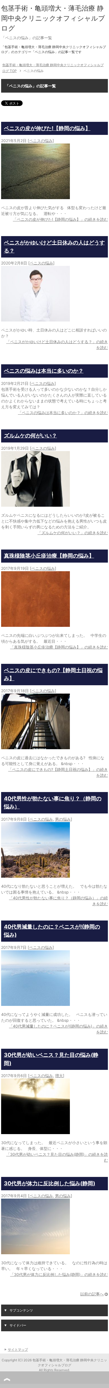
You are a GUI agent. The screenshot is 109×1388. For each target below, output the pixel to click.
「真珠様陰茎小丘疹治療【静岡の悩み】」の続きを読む (59, 647)
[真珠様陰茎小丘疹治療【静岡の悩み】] (35, 624)
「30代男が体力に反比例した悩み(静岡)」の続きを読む (59, 1274)
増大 (59, 1075)
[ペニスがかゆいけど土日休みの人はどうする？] (35, 318)
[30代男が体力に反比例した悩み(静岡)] (35, 1251)
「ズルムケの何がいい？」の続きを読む (72, 532)
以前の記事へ (92, 1293)
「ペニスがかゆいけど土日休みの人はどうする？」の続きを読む (57, 344)
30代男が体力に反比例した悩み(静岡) (49, 1183)
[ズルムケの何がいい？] (35, 503)
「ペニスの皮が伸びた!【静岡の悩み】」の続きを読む (60, 219)
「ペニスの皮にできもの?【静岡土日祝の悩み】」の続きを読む (58, 772)
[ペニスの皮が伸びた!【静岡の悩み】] (35, 196)
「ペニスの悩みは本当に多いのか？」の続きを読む (63, 412)
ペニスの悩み (41, 140)
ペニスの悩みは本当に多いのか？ (44, 370)
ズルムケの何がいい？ (30, 435)
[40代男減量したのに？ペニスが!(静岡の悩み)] (35, 1003)
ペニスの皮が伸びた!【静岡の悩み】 (47, 128)
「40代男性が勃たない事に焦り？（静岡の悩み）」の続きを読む (58, 900)
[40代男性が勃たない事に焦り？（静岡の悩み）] (35, 874)
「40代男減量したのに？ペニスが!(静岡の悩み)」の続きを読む (58, 1029)
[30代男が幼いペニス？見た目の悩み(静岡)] (35, 1131)
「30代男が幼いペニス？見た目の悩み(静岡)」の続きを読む (57, 1157)
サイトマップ (18, 1349)
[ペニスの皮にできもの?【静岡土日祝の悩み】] (35, 746)
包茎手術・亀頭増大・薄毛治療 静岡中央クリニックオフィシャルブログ (53, 18)
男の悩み (63, 819)
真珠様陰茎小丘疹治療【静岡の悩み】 (49, 555)
